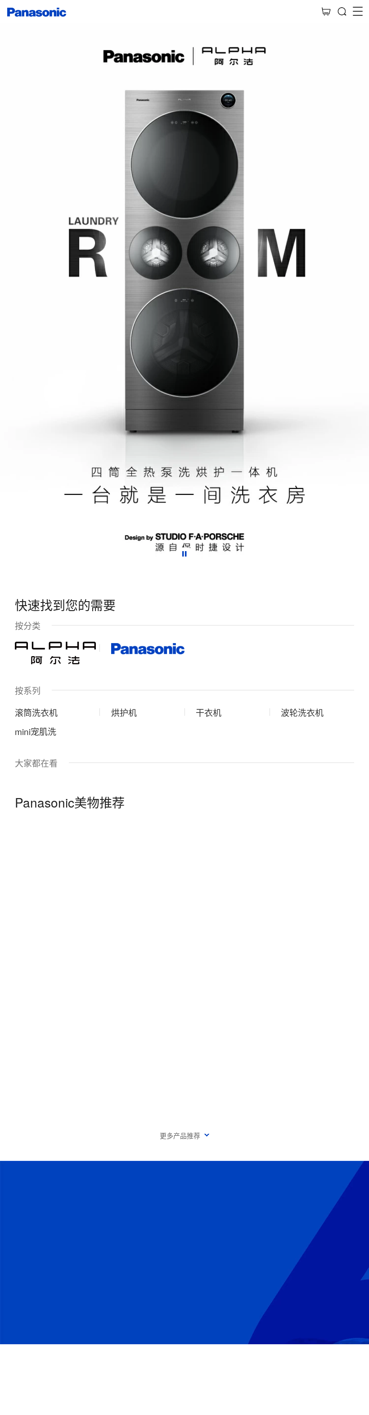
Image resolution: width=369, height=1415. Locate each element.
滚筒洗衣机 (36, 712)
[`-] (184, 952)
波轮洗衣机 (302, 712)
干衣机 (208, 712)
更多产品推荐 (180, 1135)
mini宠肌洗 (35, 731)
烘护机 (124, 712)
